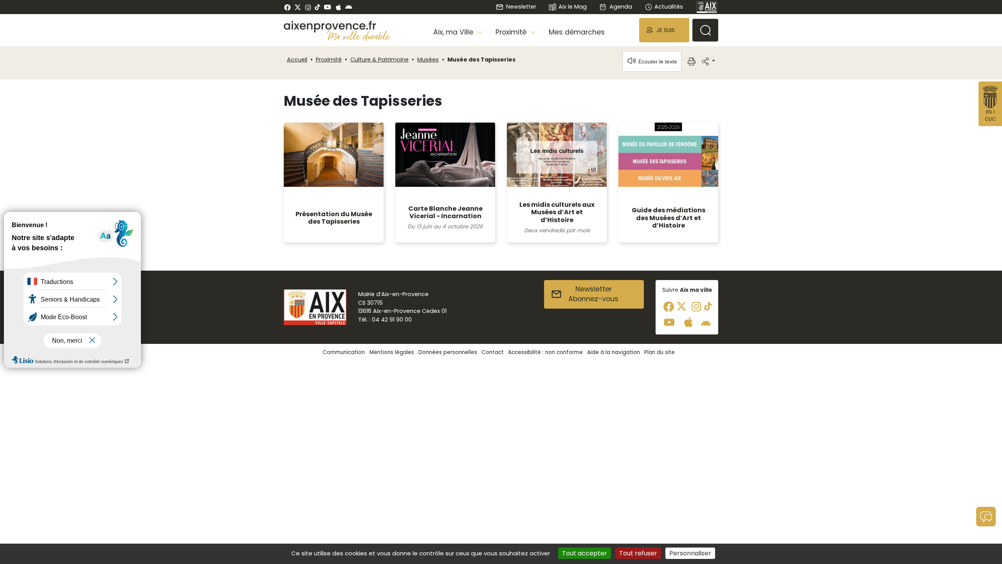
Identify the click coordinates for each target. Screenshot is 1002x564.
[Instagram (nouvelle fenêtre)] (308, 7)
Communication (344, 352)
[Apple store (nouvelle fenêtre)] (338, 7)
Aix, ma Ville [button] (454, 32)
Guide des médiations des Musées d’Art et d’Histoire (668, 218)
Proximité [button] (512, 32)
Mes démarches (577, 32)
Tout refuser (638, 553)
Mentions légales (391, 352)
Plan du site (659, 352)
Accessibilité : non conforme (545, 352)
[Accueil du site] (337, 27)
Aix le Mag (573, 7)
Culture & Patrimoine (379, 59)
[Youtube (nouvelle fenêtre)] (327, 7)
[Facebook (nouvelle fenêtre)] (287, 7)
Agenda (620, 7)
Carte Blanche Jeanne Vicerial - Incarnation (445, 212)
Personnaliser (690, 553)
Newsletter (521, 7)
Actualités (668, 7)
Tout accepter (584, 553)
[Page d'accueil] (707, 7)
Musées (428, 59)
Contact (492, 352)
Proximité (329, 59)
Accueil (297, 59)
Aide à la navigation (613, 352)
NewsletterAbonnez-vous (593, 294)
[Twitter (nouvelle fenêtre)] (297, 7)
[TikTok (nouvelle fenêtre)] (317, 7)
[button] (664, 30)
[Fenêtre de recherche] (705, 30)
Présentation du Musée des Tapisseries (334, 218)
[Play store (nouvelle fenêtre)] (348, 7)
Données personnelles (447, 352)
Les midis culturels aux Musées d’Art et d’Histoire (557, 212)
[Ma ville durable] (358, 35)
